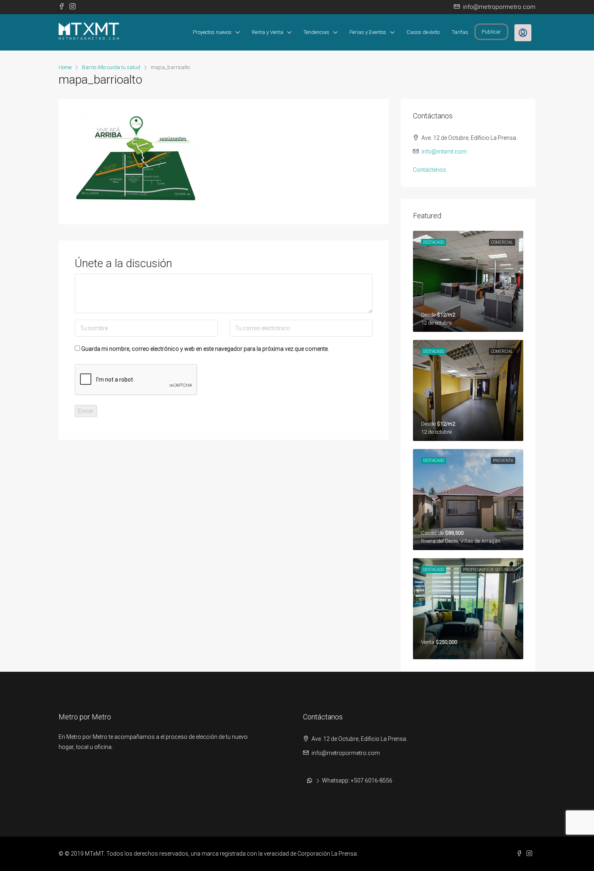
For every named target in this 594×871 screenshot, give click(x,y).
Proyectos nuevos (212, 32)
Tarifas (460, 32)
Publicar (491, 32)
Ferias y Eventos (368, 32)
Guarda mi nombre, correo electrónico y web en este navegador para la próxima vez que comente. (205, 349)
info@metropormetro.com (346, 753)
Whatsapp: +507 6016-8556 (357, 780)
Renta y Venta (267, 32)
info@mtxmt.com (444, 151)
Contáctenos (429, 170)
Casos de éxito (423, 32)
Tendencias (316, 32)
